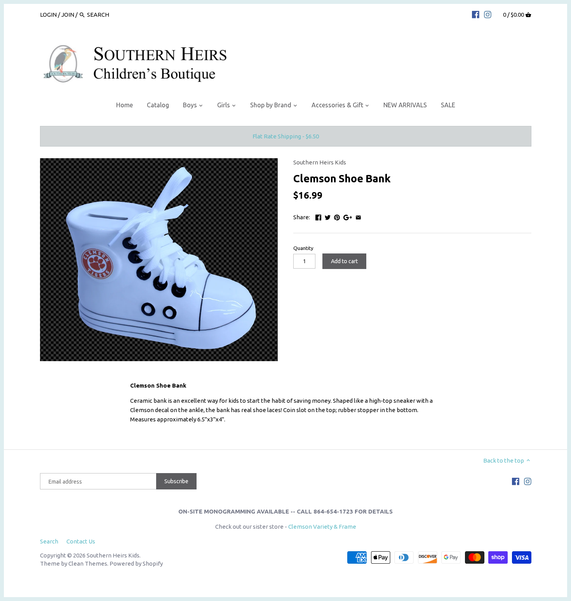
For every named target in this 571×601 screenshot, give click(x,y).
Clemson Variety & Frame (322, 526)
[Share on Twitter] (328, 216)
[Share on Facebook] (318, 216)
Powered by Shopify (136, 563)
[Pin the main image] (337, 216)
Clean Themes (87, 563)
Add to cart (344, 261)
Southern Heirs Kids (319, 162)
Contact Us (80, 541)
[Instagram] (487, 14)
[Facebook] (475, 14)
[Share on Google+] (347, 216)
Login (48, 14)
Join (67, 14)
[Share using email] (358, 216)
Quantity (303, 248)
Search (49, 541)
